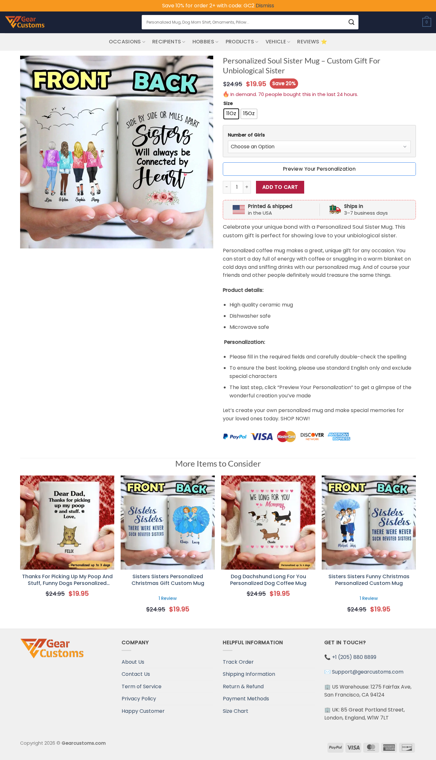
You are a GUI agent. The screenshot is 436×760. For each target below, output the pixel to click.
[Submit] (351, 22)
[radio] (231, 114)
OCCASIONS (125, 41)
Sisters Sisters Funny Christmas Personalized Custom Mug (369, 580)
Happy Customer (143, 711)
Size (228, 103)
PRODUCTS (240, 41)
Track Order (238, 662)
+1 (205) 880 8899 (354, 657)
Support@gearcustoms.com (367, 671)
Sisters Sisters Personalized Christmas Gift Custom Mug (168, 580)
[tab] (319, 135)
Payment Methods (246, 698)
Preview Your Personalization (319, 169)
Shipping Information (249, 674)
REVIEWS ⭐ (312, 41)
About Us (133, 662)
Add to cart (280, 187)
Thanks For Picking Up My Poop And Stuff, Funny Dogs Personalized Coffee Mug (67, 580)
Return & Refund (243, 686)
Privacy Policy (139, 698)
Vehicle (276, 41)
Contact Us (136, 674)
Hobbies (203, 41)
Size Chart (235, 711)
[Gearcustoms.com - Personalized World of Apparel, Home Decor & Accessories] (25, 22)
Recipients (166, 41)
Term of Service (142, 686)
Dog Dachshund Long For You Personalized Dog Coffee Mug (268, 580)
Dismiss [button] (265, 5)
